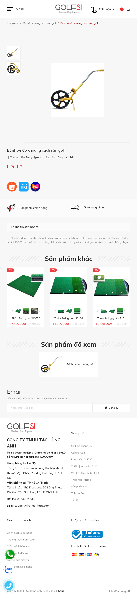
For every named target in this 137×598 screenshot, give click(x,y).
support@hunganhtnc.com (32, 505)
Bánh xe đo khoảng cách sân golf (86, 364)
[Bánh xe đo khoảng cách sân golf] (51, 364)
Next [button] (39, 311)
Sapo (61, 590)
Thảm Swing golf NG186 (68, 318)
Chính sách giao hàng (19, 532)
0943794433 (26, 499)
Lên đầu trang (118, 591)
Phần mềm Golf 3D (82, 459)
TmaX (74, 500)
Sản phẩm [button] (79, 433)
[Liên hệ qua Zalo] (8, 569)
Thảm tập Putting (81, 479)
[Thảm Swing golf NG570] (25, 285)
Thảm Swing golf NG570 (26, 318)
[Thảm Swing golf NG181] (111, 285)
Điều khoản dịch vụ (18, 559)
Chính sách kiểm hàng (19, 566)
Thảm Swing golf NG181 (111, 318)
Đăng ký (113, 407)
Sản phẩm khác (68, 259)
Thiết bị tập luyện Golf (84, 466)
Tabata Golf (78, 493)
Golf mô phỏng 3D (81, 445)
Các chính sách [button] (19, 520)
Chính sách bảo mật (18, 546)
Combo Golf (78, 452)
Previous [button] (12, 311)
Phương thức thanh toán (21, 539)
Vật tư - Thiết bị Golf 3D (85, 473)
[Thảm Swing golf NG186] (68, 285)
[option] (16, 52)
